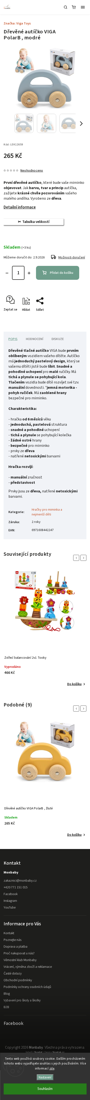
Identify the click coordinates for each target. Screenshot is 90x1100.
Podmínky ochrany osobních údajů (27, 987)
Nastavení (45, 1077)
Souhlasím (45, 1088)
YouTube (10, 907)
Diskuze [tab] (58, 339)
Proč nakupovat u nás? (19, 953)
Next (84, 558)
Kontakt (9, 933)
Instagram (10, 900)
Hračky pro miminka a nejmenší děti (47, 512)
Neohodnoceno (31, 170)
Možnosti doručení (71, 257)
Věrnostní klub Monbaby (20, 960)
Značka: (17, 23)
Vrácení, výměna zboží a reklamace (28, 966)
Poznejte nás (12, 940)
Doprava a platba (15, 946)
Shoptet (38, 1052)
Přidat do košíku (61, 272)
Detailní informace (20, 207)
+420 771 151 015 (16, 887)
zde (51, 1068)
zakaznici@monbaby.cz (20, 880)
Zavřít (75, 318)
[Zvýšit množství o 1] (29, 273)
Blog (7, 993)
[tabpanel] (45, 629)
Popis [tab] (13, 339)
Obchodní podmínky (18, 980)
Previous (77, 558)
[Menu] (83, 7)
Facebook (11, 894)
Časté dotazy (13, 973)
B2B (6, 1007)
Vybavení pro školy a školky (22, 1000)
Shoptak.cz (58, 1052)
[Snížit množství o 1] (7, 273)
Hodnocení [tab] (34, 339)
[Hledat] (65, 7)
